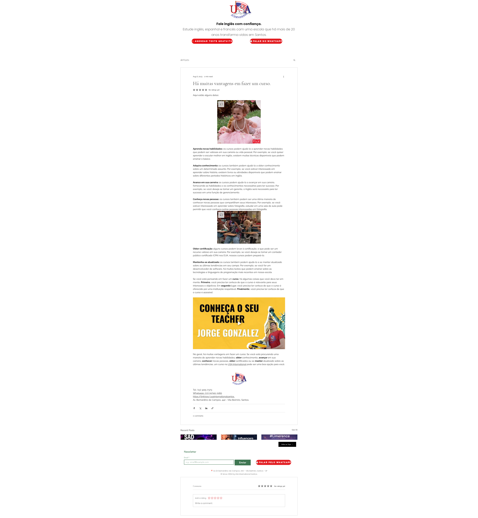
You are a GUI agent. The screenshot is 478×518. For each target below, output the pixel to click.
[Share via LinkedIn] (206, 408)
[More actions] (283, 76)
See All (295, 430)
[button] (294, 60)
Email (186, 458)
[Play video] (239, 323)
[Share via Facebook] (194, 408)
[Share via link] (212, 408)
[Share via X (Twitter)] (200, 408)
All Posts (184, 60)
